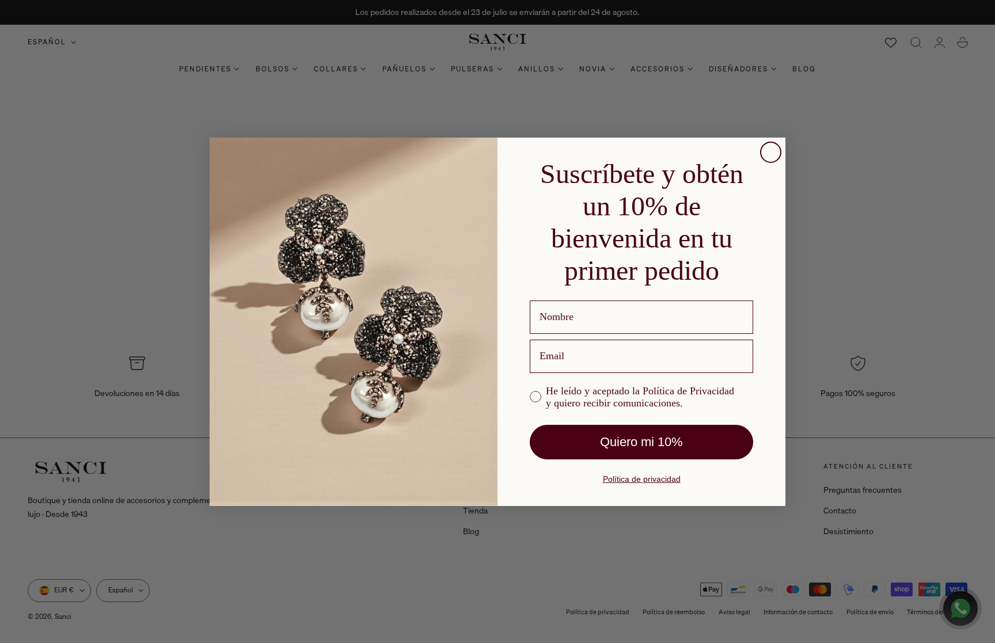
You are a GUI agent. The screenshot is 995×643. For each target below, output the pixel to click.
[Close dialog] (771, 152)
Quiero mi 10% (641, 442)
